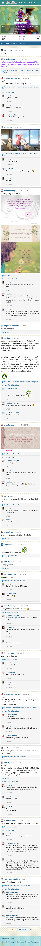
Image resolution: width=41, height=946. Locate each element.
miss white (8, 532)
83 (38, 39)
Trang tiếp (22, 929)
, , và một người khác (21, 88)
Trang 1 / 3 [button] (13, 929)
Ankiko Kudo (9, 653)
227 (3, 39)
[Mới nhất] (38, 2)
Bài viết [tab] (14, 43)
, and (21, 382)
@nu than (35, 298)
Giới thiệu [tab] (22, 43)
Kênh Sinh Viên (8, 939)
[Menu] (3, 2)
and (14, 454)
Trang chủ (35, 942)
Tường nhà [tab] (5, 43)
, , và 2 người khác (21, 71)
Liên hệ (4, 942)
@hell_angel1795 (14, 618)
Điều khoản (19, 942)
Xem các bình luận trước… (10, 92)
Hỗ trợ (27, 942)
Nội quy (11, 942)
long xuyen (21, 29)
